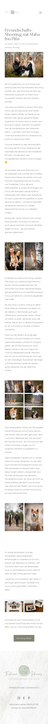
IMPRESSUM (14, 688)
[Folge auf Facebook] (23, 698)
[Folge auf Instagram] (19, 698)
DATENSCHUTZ (32, 688)
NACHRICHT (31, 708)
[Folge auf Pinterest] (29, 698)
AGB (23, 688)
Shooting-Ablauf (24, 638)
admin (10, 44)
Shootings (16, 47)
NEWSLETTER (32, 704)
